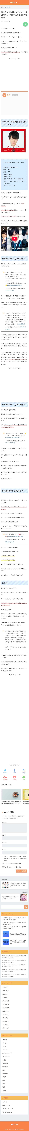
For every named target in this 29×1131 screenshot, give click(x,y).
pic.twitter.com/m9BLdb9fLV (15, 536)
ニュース (5, 1050)
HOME (15, 1124)
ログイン (5, 1102)
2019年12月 (5, 1001)
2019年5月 (5, 1024)
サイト (4, 849)
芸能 (10, 784)
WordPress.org (7, 1112)
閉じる (15, 95)
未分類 (4, 1077)
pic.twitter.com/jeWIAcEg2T (13, 437)
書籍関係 (5, 1073)
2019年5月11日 (9, 290)
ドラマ (4, 1046)
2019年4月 (5, 1028)
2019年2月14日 (9, 542)
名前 (3, 835)
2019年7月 (5, 1018)
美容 (3, 1083)
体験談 (4, 1060)
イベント (5, 1043)
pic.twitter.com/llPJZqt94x (14, 285)
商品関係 (5, 1063)
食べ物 (4, 1090)
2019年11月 (5, 1004)
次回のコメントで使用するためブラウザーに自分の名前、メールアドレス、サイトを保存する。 (15, 858)
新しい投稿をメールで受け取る (12, 867)
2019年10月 (5, 1007)
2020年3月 (5, 991)
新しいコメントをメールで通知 (12, 863)
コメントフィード (7, 1108)
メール (4, 842)
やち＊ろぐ (14, 2)
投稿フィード (6, 1105)
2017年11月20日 (10, 443)
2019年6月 (5, 1021)
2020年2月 (5, 994)
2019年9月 (5, 1011)
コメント (4, 822)
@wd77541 (21, 324)
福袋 (3, 1080)
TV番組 (4, 1039)
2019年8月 (5, 1014)
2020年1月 (5, 997)
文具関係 (5, 1066)
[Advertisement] (14, 74)
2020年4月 (5, 987)
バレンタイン (6, 1056)
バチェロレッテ (7, 1053)
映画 (3, 1070)
